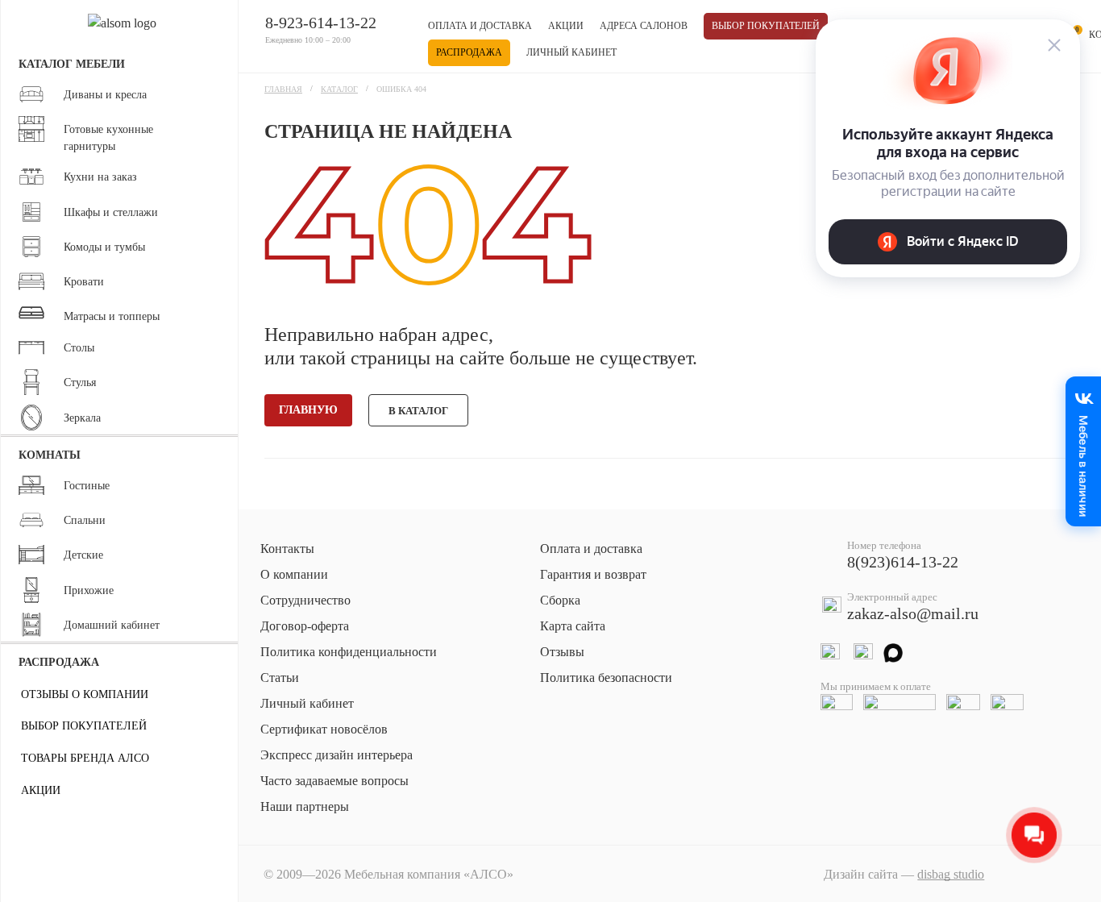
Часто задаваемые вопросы (334, 781)
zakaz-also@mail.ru (912, 613)
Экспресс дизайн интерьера (336, 755)
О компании (294, 574)
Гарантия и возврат (593, 574)
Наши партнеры (304, 806)
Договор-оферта (304, 626)
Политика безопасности (606, 677)
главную (308, 410)
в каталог (418, 411)
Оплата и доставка (480, 25)
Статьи (279, 677)
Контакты (287, 548)
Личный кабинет (571, 52)
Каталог (339, 89)
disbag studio (950, 874)
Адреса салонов (644, 25)
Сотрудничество (305, 600)
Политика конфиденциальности (348, 652)
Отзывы (562, 652)
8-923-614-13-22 (320, 22)
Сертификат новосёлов (324, 729)
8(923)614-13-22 (902, 562)
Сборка (560, 600)
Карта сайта (572, 626)
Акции (566, 25)
